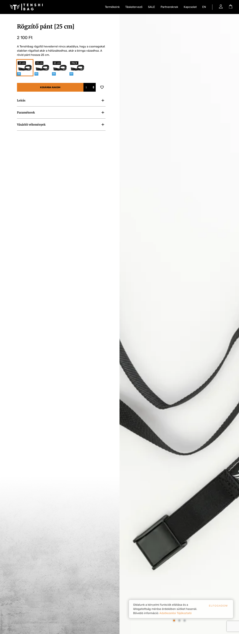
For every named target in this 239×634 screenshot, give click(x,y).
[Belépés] (221, 6)
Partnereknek (169, 7)
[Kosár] (231, 6)
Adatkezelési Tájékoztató (175, 613)
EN (204, 7)
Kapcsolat (190, 7)
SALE (151, 7)
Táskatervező (133, 7)
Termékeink (112, 7)
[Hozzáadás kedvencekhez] (102, 87)
